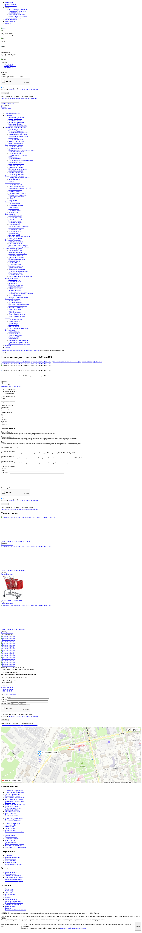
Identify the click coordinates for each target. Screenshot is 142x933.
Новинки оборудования (12, 857)
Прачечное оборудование (13, 240)
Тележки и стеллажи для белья (19, 247)
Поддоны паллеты (15, 231)
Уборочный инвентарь (16, 255)
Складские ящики (14, 224)
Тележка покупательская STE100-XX (13, 629)
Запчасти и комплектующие (18, 16)
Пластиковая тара (10, 214)
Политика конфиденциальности (15, 910)
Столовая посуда (14, 280)
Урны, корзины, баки (15, 273)
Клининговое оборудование (14, 248)
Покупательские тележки (17, 314)
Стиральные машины (16, 242)
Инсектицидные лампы (16, 274)
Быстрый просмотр (7, 545)
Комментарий (5, 488)
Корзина (3, 107)
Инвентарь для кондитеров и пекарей (21, 293)
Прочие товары (10, 330)
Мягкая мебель (13, 323)
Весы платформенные (16, 205)
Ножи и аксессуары (15, 295)
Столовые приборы (15, 281)
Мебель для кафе (14, 321)
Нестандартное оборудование (18, 340)
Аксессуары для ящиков (16, 228)
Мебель (7, 318)
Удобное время (6, 77)
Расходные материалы (16, 266)
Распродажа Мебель (15, 120)
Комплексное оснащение (17, 14)
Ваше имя (4, 72)
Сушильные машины (15, 243)
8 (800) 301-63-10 (9, 67)
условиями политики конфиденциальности (23, 89)
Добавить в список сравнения (10, 386)
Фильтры (11, 181)
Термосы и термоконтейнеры (18, 297)
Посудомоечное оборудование (15, 804)
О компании (9, 2)
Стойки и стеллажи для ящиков (19, 226)
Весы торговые (14, 207)
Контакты (8, 23)
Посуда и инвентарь (11, 278)
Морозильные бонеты (16, 167)
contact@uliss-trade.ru (7, 43)
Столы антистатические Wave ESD (20, 188)
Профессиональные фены (17, 259)
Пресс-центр (9, 891)
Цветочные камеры (15, 158)
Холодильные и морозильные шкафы (21, 160)
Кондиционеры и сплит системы (19, 178)
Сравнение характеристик (13, 864)
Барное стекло (13, 283)
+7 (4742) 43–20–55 (10, 66)
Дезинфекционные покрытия (18, 271)
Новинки (8, 345)
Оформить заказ (6, 108)
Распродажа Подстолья (16, 122)
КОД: (2, 384)
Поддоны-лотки (14, 233)
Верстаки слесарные (15, 190)
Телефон (3, 74)
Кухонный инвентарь (16, 285)
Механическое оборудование (18, 132)
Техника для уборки (15, 252)
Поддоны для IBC (14, 235)
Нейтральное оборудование (18, 134)
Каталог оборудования (12, 113)
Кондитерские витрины (16, 172)
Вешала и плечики (15, 309)
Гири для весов (13, 212)
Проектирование (14, 13)
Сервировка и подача (16, 287)
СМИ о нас (8, 892)
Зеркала (11, 311)
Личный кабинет (10, 862)
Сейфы (11, 198)
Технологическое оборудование (15, 127)
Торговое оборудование (12, 299)
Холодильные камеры (16, 153)
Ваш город (4, 472)
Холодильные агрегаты (16, 174)
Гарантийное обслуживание (18, 9)
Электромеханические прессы (18, 342)
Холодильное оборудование (14, 145)
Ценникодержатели (15, 313)
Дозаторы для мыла (15, 264)
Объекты (8, 897)
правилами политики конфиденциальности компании (19, 98)
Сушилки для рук (14, 261)
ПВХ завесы (13, 157)
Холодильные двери (15, 146)
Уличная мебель (14, 325)
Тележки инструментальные (18, 195)
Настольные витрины (16, 171)
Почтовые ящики (14, 191)
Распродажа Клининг (16, 124)
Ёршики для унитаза (15, 268)
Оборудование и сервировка (18, 292)
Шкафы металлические (16, 186)
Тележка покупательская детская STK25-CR (15, 541)
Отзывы (7, 896)
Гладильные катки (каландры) (18, 245)
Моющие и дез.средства (16, 257)
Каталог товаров (10, 859)
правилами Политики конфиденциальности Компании (20, 509)
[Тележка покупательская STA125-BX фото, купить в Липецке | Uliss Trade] (26, 362)
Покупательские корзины (17, 316)
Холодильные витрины (16, 164)
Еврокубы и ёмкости (15, 219)
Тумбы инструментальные (17, 193)
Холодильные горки (15, 162)
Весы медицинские (15, 210)
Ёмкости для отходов (15, 217)
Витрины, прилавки (15, 302)
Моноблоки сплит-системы (18, 169)
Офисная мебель (14, 326)
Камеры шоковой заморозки (18, 155)
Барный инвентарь (15, 290)
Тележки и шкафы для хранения (19, 236)
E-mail (3, 470)
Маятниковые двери (15, 148)
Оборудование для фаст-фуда (18, 136)
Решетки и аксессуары (16, 307)
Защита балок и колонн (16, 238)
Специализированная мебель (18, 328)
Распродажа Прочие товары (18, 126)
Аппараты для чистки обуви (18, 254)
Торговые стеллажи (15, 300)
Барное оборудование (16, 143)
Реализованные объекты (13, 18)
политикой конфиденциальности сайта (73, 928)
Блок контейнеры (14, 332)
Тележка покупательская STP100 (11, 600)
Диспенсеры (13, 262)
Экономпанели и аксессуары (18, 306)
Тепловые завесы (14, 179)
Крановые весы (14, 209)
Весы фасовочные (14, 203)
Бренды (7, 347)
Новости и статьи (10, 4)
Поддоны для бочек (15, 229)
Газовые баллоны (14, 339)
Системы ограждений (16, 335)
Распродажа (8, 115)
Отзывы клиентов (11, 6)
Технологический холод (16, 141)
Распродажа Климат (15, 119)
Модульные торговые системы (19, 304)
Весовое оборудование (12, 202)
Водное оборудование (16, 139)
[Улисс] (3, 28)
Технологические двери (16, 152)
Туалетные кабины (15, 333)
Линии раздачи (13, 138)
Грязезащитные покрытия (17, 269)
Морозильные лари (15, 165)
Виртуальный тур (10, 860)
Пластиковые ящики (15, 223)
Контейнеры (13, 200)
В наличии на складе (15, 129)
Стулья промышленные (16, 197)
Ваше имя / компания (8, 466)
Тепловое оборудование (16, 131)
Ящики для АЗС (14, 337)
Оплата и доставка (11, 19)
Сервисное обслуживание (17, 11)
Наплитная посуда (15, 288)
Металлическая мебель (12, 183)
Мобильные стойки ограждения (19, 344)
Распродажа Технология (16, 117)
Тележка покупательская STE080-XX (13, 570)
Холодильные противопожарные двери (21, 150)
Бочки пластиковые (15, 221)
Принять (138, 926)
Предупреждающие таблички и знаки (21, 276)
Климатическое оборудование (14, 176)
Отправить (5, 93)
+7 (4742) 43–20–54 (7, 64)
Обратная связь (10, 21)
